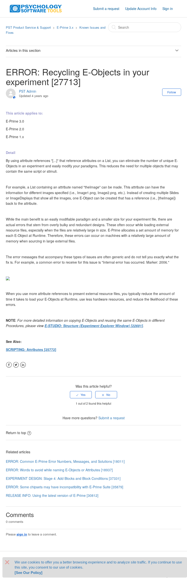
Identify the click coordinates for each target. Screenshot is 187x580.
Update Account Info (141, 8)
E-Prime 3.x (65, 27)
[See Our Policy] (28, 573)
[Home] (35, 8)
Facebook (9, 365)
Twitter (16, 365)
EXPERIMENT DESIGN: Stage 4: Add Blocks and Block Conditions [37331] (63, 478)
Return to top (16, 432)
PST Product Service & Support (28, 27)
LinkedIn (23, 365)
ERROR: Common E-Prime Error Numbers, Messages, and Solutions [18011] (65, 461)
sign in (22, 534)
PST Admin (27, 91)
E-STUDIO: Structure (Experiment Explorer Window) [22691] (94, 325)
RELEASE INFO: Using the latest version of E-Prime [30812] (52, 495)
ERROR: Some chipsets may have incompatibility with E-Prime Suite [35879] (64, 486)
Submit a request (106, 8)
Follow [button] (171, 92)
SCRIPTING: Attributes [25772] (31, 349)
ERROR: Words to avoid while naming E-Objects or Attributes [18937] (59, 469)
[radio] (81, 394)
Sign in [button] (167, 8)
